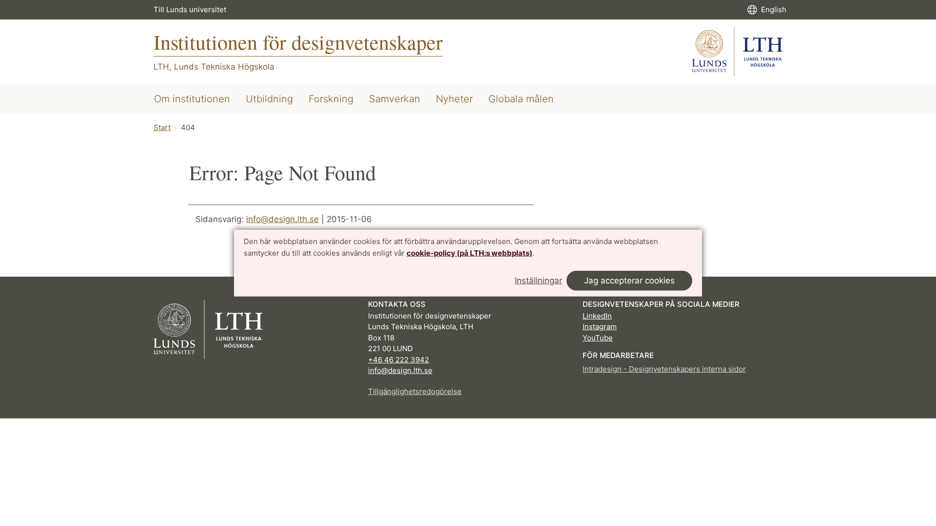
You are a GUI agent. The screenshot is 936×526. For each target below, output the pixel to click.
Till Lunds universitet (190, 9)
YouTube (598, 337)
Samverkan (394, 99)
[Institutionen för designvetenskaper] (737, 51)
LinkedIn (597, 315)
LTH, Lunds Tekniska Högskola (214, 67)
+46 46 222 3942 (398, 359)
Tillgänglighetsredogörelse (415, 391)
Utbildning (269, 99)
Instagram (600, 326)
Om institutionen (192, 99)
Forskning (331, 99)
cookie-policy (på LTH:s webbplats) (469, 253)
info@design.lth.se (282, 219)
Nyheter (454, 99)
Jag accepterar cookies (629, 280)
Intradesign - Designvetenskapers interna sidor (664, 369)
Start (162, 127)
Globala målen (521, 99)
